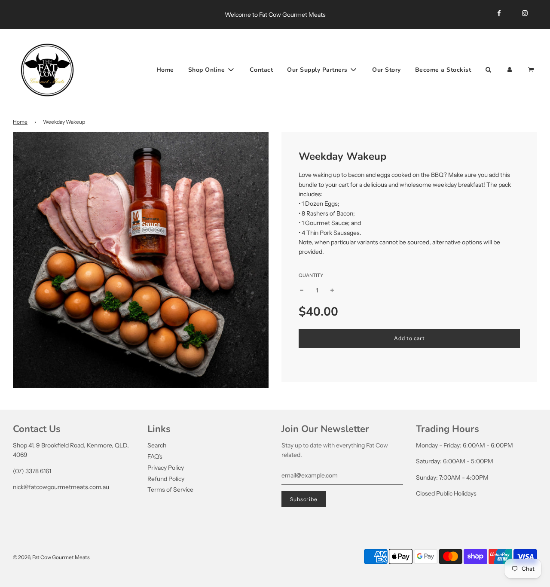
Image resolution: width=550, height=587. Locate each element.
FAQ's (154, 456)
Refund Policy (165, 479)
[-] (302, 290)
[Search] (488, 69)
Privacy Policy (165, 467)
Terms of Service (170, 489)
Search (156, 445)
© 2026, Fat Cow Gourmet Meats (51, 557)
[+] (332, 290)
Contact (261, 69)
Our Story (386, 69)
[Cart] (532, 69)
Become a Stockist (443, 69)
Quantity (311, 275)
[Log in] (509, 69)
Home (165, 69)
